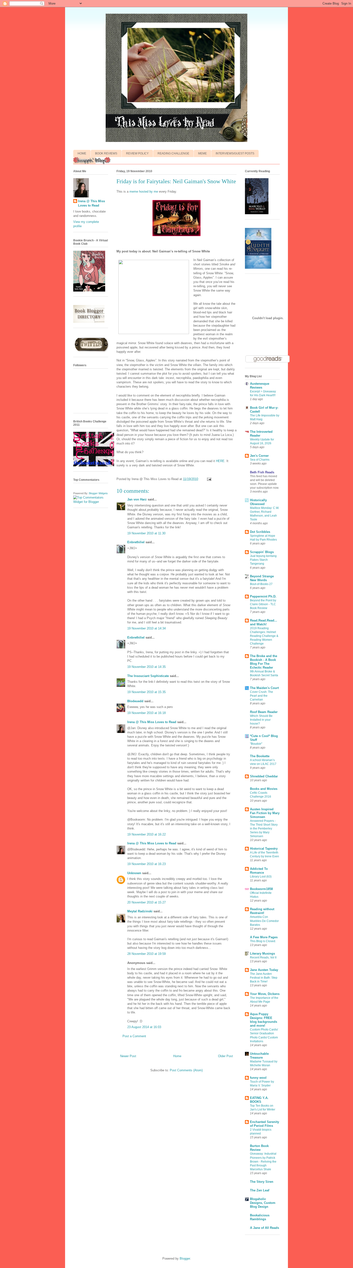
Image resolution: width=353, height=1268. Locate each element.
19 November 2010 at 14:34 (146, 628)
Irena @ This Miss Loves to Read (151, 722)
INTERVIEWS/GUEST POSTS (235, 153)
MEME (202, 153)
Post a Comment (134, 1036)
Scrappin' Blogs (262, 552)
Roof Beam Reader (264, 712)
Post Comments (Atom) (186, 1070)
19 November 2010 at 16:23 (146, 864)
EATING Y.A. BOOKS (259, 1099)
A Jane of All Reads (264, 1228)
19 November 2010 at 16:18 (146, 713)
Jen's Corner (259, 455)
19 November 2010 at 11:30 (146, 533)
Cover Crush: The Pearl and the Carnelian (261, 695)
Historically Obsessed (258, 502)
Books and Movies (263, 789)
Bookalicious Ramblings (259, 1217)
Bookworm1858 (261, 889)
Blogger (185, 1258)
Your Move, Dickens (265, 994)
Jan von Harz (137, 499)
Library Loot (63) (261, 876)
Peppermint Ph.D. (263, 596)
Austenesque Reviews (259, 385)
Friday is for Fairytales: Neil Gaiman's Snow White (176, 181)
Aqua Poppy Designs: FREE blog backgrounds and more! (263, 1019)
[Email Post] (208, 479)
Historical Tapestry (264, 848)
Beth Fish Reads (262, 472)
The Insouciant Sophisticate (148, 676)
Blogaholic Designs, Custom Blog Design (262, 1202)
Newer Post (128, 1056)
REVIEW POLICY (137, 153)
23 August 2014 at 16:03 (144, 1027)
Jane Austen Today (264, 970)
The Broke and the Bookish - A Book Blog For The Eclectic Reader (263, 661)
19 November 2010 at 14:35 (146, 667)
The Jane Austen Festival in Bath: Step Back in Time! (263, 977)
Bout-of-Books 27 (261, 584)
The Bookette (259, 756)
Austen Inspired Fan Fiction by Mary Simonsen (265, 813)
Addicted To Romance (259, 870)
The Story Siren (261, 1181)
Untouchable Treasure (259, 1055)
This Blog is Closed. (263, 941)
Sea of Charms (259, 459)
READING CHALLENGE (173, 153)
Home (177, 1056)
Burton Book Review (259, 1148)
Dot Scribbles (260, 532)
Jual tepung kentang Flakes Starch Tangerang (263, 559)
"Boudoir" (256, 743)
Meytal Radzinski (139, 911)
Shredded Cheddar (264, 776)
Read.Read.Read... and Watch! (263, 622)
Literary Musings (262, 953)
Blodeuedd (135, 701)
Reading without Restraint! (262, 911)
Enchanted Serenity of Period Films (264, 1124)
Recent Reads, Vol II (263, 957)
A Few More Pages (264, 937)
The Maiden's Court (264, 688)
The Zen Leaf (259, 1190)
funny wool (258, 1077)
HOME (82, 153)
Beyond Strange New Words (262, 578)
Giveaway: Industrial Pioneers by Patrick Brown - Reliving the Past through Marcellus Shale (263, 1161)
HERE (220, 461)
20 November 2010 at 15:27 (146, 902)
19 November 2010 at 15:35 (146, 692)
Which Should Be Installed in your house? (261, 719)
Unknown (134, 873)
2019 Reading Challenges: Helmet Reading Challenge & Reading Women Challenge (264, 636)
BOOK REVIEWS (106, 153)
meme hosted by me (143, 191)
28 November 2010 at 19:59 (146, 954)
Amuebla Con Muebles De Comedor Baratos (264, 920)
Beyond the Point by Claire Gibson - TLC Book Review (263, 604)
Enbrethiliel (136, 542)
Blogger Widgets (98, 493)
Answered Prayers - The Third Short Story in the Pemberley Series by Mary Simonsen (264, 828)
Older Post (225, 1056)
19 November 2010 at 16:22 (146, 834)
